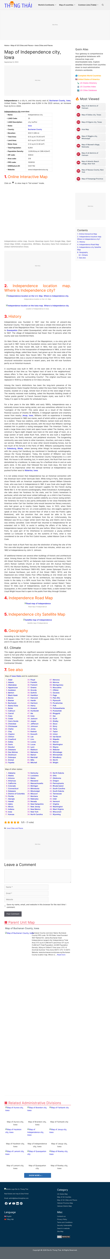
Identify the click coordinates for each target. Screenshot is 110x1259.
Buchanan (12, 703)
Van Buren (57, 737)
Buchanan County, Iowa (59, 100)
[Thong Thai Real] (18, 4)
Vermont (56, 801)
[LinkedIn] (17, 1204)
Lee (32, 737)
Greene (33, 687)
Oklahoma (57, 778)
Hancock (34, 698)
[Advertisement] (37, 81)
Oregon (56, 781)
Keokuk (34, 731)
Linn (32, 739)
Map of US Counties (64, 1197)
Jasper (33, 721)
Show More (34, 1175)
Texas (55, 796)
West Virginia (58, 809)
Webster (56, 749)
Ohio (55, 775)
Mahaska (34, 752)
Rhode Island (58, 786)
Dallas (10, 742)
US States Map (62, 1194)
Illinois (10, 806)
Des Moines (13, 752)
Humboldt (35, 711)
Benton (11, 693)
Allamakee (12, 685)
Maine (33, 778)
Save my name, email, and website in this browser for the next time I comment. (36, 905)
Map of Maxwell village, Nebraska (91, 146)
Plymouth (57, 700)
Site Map (60, 1231)
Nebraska (34, 799)
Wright (55, 762)
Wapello (56, 739)
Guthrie (34, 693)
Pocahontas (58, 703)
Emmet (11, 760)
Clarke (10, 729)
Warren (56, 742)
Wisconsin (57, 812)
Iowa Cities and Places (44, 45)
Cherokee (12, 724)
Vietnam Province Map (65, 1203)
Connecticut (13, 788)
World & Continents (46, 5)
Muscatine (57, 687)
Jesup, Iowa (27, 415)
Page (55, 695)
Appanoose (13, 687)
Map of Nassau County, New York (93, 171)
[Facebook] (6, 1204)
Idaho (10, 804)
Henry (33, 706)
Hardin (33, 700)
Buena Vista (13, 706)
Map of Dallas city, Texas (91, 115)
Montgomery (58, 685)
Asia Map (85, 129)
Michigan (34, 786)
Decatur (11, 747)
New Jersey (35, 806)
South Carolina (59, 788)
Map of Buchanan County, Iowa (22, 928)
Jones (33, 729)
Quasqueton (12, 330)
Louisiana (34, 775)
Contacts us (61, 1216)
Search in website (63, 1228)
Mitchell (34, 762)
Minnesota (35, 788)
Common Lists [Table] (87, 5)
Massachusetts (37, 783)
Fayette (11, 762)
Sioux (55, 724)
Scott (55, 718)
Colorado (12, 786)
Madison (34, 749)
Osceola (56, 693)
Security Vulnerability (64, 1225)
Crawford (12, 739)
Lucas (33, 744)
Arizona (11, 778)
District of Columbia (16, 794)
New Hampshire (37, 804)
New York (34, 812)
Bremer (11, 700)
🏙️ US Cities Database (87, 90)
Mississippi (35, 791)
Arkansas (12, 781)
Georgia (11, 799)
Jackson (34, 718)
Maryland (34, 781)
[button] (103, 5)
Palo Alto (56, 698)
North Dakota (58, 773)
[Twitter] (10, 1204)
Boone (10, 698)
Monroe (56, 682)
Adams (11, 682)
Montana (34, 796)
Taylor (55, 731)
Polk (54, 706)
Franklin (34, 682)
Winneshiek (57, 755)
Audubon (12, 690)
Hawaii (11, 801)
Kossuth (34, 734)
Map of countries (66, 5)
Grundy (34, 690)
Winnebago (57, 752)
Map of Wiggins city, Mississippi (89, 137)
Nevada (34, 801)
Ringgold (56, 713)
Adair (10, 680)
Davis (10, 744)
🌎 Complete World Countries (88, 76)
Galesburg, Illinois (15, 448)
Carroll (11, 713)
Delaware (12, 749)
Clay (10, 731)
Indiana (11, 809)
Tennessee (57, 794)
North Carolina (37, 814)
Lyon (32, 747)
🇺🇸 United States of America (87, 79)
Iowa (30, 126)
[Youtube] (14, 1204)
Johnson (34, 726)
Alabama (11, 773)
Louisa (33, 742)
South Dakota (58, 791)
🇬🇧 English (7, 1216)
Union (55, 734)
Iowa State (16, 676)
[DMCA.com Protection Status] (63, 1237)
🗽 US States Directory (87, 83)
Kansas (11, 814)
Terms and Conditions (64, 1222)
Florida (11, 796)
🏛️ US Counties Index (86, 87)
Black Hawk (13, 695)
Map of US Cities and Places (22, 45)
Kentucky (34, 773)
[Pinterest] (21, 1204)
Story (55, 726)
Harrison (34, 703)
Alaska (11, 775)
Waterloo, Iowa (31, 470)
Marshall (34, 757)
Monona (56, 680)
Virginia (56, 804)
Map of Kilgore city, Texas (92, 122)
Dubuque (12, 757)
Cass (10, 716)
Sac (54, 716)
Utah (55, 799)
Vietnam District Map (64, 1206)
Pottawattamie (59, 708)
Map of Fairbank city (59, 1122)
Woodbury (57, 757)
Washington (58, 744)
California (12, 783)
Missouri (34, 794)
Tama (55, 729)
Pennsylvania (58, 783)
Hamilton (34, 695)
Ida (32, 713)
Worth (55, 760)
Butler (10, 708)
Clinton (11, 737)
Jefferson (34, 724)
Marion (33, 755)
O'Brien (56, 690)
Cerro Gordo (13, 721)
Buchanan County (35, 129)
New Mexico (35, 809)
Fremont (34, 685)
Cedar (10, 718)
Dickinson (12, 755)
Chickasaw (12, 726)
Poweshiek (57, 711)
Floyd (33, 680)
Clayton (11, 734)
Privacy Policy (62, 1219)
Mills (32, 760)
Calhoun (11, 711)
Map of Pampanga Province (92, 179)
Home (6, 45)
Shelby (55, 721)
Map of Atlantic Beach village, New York (90, 162)
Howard (34, 708)
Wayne (55, 747)
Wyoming (57, 814)
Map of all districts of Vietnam (90, 107)
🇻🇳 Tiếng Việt (9, 1219)
